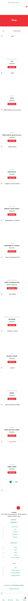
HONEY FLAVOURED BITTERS (12, 282)
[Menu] (2, 7)
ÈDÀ (12, 61)
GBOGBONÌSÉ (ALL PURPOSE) (11, 245)
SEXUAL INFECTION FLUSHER (11, 430)
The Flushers (14, 59)
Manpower (9, 59)
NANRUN (12, 393)
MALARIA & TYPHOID (12, 356)
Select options (12, 288)
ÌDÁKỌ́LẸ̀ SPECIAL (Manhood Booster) (11, 135)
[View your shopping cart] (25, 7)
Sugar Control (12, 206)
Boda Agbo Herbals (18, 585)
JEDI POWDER (11, 319)
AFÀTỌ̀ (12, 98)
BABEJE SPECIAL (12, 172)
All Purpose (12, 243)
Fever (12, 353)
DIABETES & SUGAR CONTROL (11, 208)
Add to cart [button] (12, 67)
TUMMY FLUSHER (11, 466)
